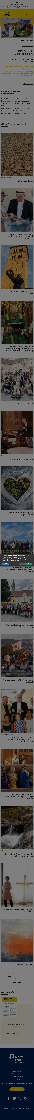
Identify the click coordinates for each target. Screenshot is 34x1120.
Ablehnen (21, 564)
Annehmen (28, 564)
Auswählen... (5, 564)
